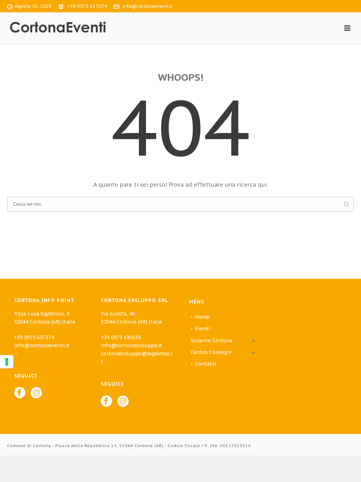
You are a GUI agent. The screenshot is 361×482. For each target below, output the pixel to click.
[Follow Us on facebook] (19, 393)
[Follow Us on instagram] (36, 393)
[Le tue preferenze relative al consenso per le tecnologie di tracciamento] (6, 361)
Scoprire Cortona (211, 340)
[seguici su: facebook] (106, 402)
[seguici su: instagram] (123, 402)
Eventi (202, 328)
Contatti (205, 364)
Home (202, 317)
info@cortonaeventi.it (148, 6)
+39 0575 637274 (87, 6)
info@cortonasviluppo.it (131, 345)
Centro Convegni (211, 352)
